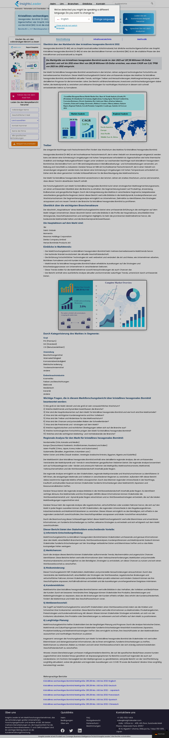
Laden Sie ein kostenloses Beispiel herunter (140, 18)
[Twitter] (73, 732)
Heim (53, 3)
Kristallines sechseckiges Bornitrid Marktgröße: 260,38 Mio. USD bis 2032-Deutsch (79, 685)
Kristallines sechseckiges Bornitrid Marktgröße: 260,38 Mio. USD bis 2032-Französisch (81, 694)
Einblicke (87, 3)
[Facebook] (65, 732)
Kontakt (100, 3)
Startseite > (19, 9)
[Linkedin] (82, 732)
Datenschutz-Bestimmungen (93, 724)
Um (62, 3)
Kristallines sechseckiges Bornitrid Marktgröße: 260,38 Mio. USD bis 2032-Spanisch (80, 699)
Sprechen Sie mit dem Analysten (140, 30)
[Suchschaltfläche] (152, 3)
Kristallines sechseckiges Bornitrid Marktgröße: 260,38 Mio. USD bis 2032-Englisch (79, 681)
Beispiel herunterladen (26, 144)
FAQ (88, 717)
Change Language (104, 19)
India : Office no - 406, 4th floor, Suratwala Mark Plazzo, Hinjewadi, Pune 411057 (139, 724)
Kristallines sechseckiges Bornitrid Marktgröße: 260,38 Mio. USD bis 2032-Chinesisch (81, 704)
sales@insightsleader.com (129, 720)
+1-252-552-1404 (124, 717)
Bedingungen (67, 720)
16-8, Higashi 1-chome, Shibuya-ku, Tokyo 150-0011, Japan (140, 730)
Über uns (65, 723)
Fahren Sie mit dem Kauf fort (26, 96)
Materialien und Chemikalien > (35, 9)
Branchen (73, 3)
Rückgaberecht (93, 720)
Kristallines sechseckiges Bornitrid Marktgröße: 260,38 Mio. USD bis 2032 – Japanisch (81, 690)
